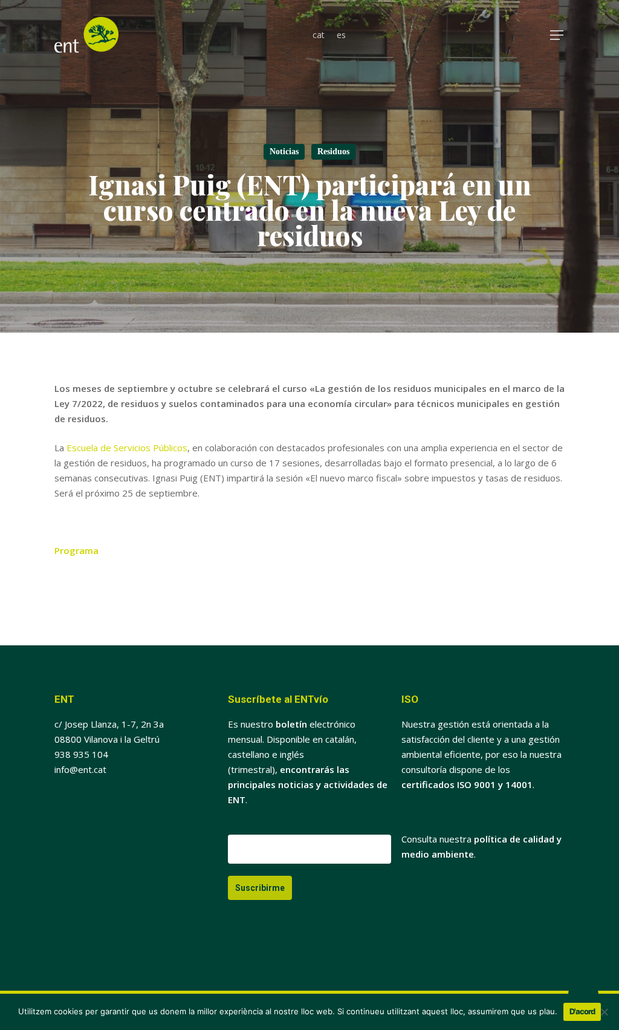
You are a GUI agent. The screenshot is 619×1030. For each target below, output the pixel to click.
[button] (557, 35)
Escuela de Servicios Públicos (126, 448)
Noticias (284, 151)
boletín (291, 724)
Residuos (333, 151)
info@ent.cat (80, 769)
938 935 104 (81, 754)
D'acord (582, 1011)
